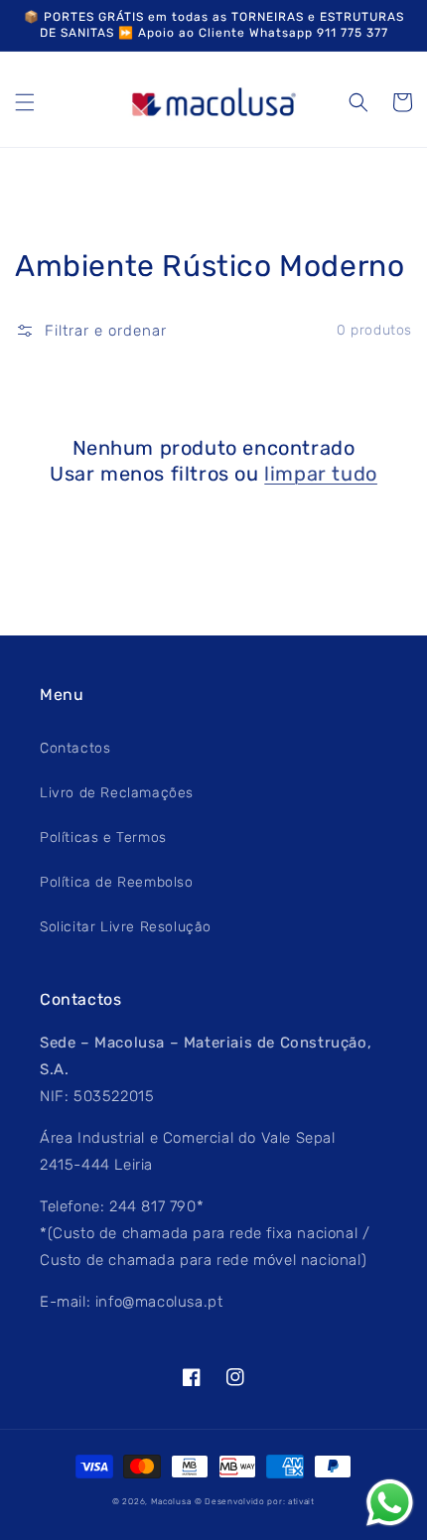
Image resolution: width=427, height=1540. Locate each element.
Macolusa (171, 1501)
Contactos (75, 748)
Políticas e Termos (103, 837)
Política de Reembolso (117, 882)
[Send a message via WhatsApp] (389, 1502)
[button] (25, 102)
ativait (301, 1501)
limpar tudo (320, 474)
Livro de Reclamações (117, 792)
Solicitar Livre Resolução (126, 926)
